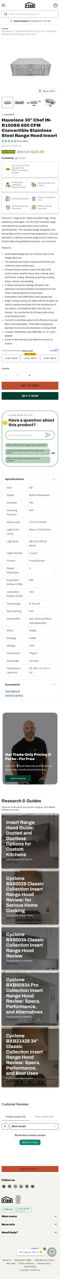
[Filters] (5, 1126)
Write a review (30, 1142)
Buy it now (30, 395)
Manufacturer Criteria (44, 1260)
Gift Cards (10, 1263)
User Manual (12, 691)
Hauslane (9, 114)
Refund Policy (30, 1267)
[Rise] (7, 1199)
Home (5, 28)
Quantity (5, 368)
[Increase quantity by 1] (30, 375)
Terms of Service (26, 1263)
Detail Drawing (14, 695)
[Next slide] (56, 102)
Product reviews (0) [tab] (16, 1116)
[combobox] (30, 14)
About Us (7, 1260)
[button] (7, 102)
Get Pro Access (18, 778)
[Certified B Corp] (18, 1199)
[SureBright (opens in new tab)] (54, 350)
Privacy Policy (43, 1263)
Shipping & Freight (23, 1260)
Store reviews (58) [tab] (44, 1116)
